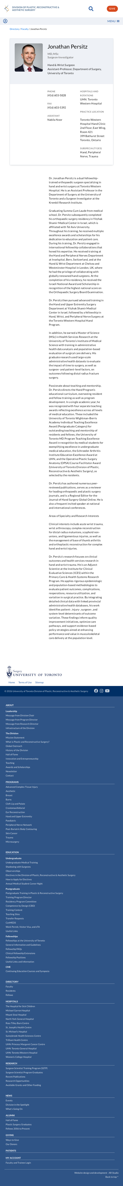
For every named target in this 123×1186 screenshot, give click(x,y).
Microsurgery (12, 841)
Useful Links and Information (20, 961)
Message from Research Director (22, 723)
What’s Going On (14, 1108)
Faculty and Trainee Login (18, 1162)
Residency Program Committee (21, 901)
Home (12, 682)
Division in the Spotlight (17, 1104)
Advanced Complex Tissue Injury (22, 786)
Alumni (10, 1115)
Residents (11, 990)
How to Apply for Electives (19, 879)
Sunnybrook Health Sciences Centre (23, 1035)
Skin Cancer (11, 833)
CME (8, 967)
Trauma (9, 837)
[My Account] (5, 21)
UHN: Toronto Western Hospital (21, 1052)
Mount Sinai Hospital (16, 1014)
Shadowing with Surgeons (18, 866)
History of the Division (17, 750)
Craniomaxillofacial (15, 808)
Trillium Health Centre (17, 1040)
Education (12, 852)
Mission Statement (15, 737)
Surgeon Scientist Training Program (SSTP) (27, 1068)
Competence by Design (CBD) (20, 905)
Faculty (9, 986)
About (10, 705)
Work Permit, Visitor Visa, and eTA (23, 926)
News (9, 1095)
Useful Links (12, 931)
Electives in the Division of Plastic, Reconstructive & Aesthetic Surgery (40, 875)
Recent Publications (15, 1076)
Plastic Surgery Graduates (19, 1124)
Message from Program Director (22, 719)
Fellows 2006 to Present (18, 1128)
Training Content (14, 910)
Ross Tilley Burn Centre (17, 1023)
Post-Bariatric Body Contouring (21, 829)
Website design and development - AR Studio (96, 1172)
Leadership (11, 711)
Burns (9, 799)
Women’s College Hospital (19, 1056)
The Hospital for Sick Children (20, 1006)
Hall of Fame (12, 754)
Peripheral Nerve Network (19, 824)
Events (9, 1100)
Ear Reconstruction (15, 812)
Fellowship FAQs (14, 949)
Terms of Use (25, 682)
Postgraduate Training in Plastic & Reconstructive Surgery (34, 893)
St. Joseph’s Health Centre (19, 1027)
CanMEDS (11, 922)
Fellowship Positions (16, 957)
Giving (10, 1135)
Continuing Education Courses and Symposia (27, 971)
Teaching (10, 762)
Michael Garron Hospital (18, 1010)
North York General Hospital (20, 1019)
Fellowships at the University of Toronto (25, 940)
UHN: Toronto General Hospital (21, 1048)
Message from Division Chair (20, 715)
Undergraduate (13, 858)
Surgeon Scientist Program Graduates (24, 1072)
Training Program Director (19, 897)
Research (11, 1063)
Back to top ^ (111, 1176)
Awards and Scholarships (18, 767)
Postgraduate (13, 888)
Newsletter (11, 771)
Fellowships (12, 936)
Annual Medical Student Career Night (24, 883)
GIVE (112, 8)
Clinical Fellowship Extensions (20, 953)
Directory (12, 981)
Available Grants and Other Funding (23, 1085)
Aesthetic (10, 791)
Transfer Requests (15, 918)
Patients (11, 1150)
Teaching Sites (13, 914)
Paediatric (11, 820)
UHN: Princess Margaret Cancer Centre (25, 1044)
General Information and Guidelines (23, 944)
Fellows (9, 995)
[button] (111, 21)
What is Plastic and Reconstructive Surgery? (27, 741)
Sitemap (39, 682)
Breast (9, 795)
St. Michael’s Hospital (16, 1031)
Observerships (13, 871)
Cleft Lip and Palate (15, 803)
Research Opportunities (17, 1080)
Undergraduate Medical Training (22, 862)
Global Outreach (14, 746)
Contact (10, 775)
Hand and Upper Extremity (19, 816)
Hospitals (12, 1001)
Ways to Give (12, 1140)
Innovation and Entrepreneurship (22, 758)
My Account (13, 1157)
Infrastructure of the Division (20, 728)
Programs (12, 782)
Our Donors (11, 1144)
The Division (12, 733)
